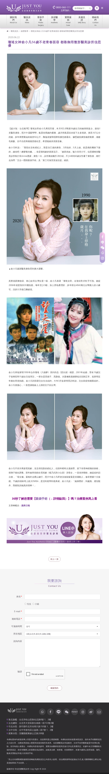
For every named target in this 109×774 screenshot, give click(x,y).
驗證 (20, 671)
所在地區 (17, 633)
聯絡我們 (95, 21)
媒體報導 (24, 31)
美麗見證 (82, 20)
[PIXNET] (74, 711)
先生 (29, 603)
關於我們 (13, 20)
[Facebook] (102, 237)
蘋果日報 (25, 505)
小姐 (37, 603)
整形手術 (40, 21)
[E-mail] (99, 711)
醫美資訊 (27, 20)
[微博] (91, 711)
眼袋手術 (41, 498)
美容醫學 (54, 20)
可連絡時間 (16, 626)
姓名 (19, 596)
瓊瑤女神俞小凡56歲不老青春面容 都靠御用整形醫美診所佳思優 (57, 31)
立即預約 (65, 10)
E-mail (18, 611)
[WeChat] (102, 247)
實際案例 (68, 21)
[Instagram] (102, 258)
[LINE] (102, 242)
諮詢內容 (17, 641)
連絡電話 (17, 618)
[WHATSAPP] (102, 253)
